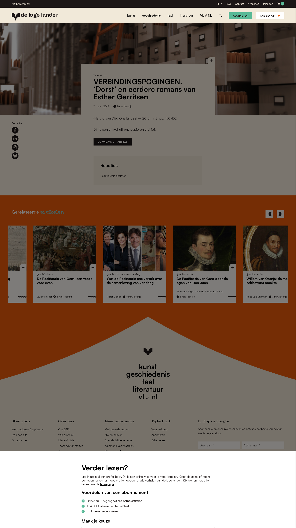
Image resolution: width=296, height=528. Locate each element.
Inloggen (268, 3)
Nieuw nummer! (21, 3)
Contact (239, 3)
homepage (107, 484)
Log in (85, 476)
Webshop (253, 3)
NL (218, 3)
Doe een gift (269, 15)
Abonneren (240, 15)
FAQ (228, 3)
